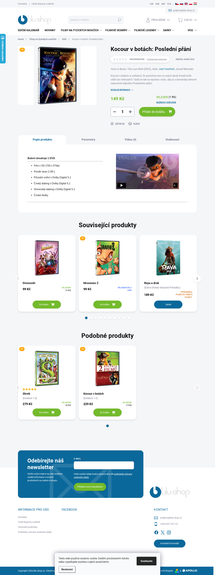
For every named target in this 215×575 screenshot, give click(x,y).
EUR (157, 4)
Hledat (119, 20)
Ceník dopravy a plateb (43, 4)
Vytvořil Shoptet (165, 570)
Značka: (185, 59)
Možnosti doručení (166, 102)
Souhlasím (147, 561)
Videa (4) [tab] (130, 139)
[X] (162, 532)
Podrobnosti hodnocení (157, 59)
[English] (186, 4)
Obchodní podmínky (27, 527)
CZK (151, 4)
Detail (168, 304)
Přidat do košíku (153, 112)
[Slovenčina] (181, 4)
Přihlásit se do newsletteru (90, 486)
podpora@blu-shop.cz (171, 517)
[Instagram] (169, 532)
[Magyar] (195, 4)
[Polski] (190, 4)
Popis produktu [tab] (42, 139)
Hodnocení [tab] (172, 139)
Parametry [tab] (88, 139)
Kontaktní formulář (169, 543)
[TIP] (107, 258)
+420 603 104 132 (169, 524)
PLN (169, 4)
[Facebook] (156, 532)
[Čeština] (177, 4)
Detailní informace (120, 90)
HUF (163, 4)
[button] (86, 318)
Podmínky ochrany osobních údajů (35, 532)
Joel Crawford (166, 69)
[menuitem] (30, 30)
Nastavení (67, 569)
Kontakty (22, 4)
